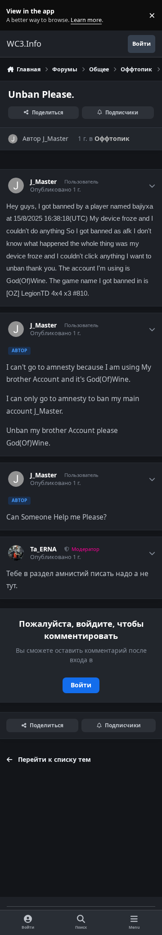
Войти (81, 685)
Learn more (17, 15)
